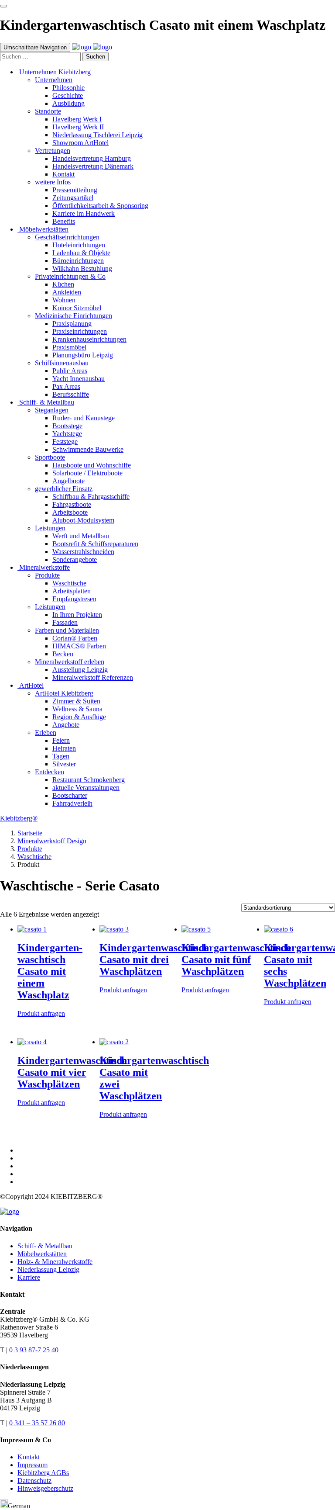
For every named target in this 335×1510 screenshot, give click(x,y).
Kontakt (28, 1457)
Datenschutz (34, 1480)
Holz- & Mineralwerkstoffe (54, 1261)
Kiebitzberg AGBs (43, 1472)
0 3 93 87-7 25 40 (33, 1350)
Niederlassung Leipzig (48, 1269)
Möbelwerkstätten (42, 1253)
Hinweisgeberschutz (45, 1488)
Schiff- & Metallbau (44, 1246)
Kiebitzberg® (19, 818)
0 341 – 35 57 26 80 (37, 1423)
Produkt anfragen (41, 1013)
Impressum (32, 1464)
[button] (167, 1505)
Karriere (28, 1277)
